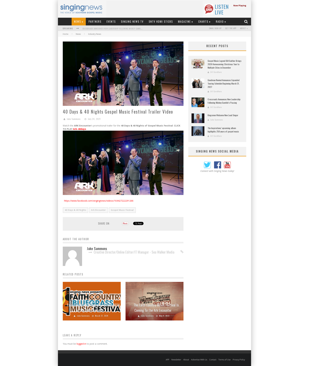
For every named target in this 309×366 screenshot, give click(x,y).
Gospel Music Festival (122, 210)
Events (111, 21)
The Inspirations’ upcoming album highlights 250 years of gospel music (223, 129)
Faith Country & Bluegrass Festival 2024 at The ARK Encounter (93, 307)
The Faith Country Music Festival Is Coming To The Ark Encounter (156, 307)
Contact (212, 359)
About (243, 28)
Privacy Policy (239, 359)
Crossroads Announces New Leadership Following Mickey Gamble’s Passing (117, 28)
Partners (95, 21)
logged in (81, 343)
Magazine (184, 21)
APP (167, 359)
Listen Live (222, 9)
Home (65, 34)
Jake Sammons (74, 118)
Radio (220, 21)
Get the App (230, 28)
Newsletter (176, 359)
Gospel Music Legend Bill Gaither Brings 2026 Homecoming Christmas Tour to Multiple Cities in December (224, 64)
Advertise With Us (199, 359)
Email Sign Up (215, 28)
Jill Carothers (216, 72)
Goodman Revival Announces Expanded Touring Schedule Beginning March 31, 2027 (223, 83)
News (77, 21)
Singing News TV (132, 21)
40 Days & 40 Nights (75, 210)
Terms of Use (224, 359)
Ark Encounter (98, 210)
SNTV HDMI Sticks (161, 21)
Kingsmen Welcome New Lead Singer (223, 115)
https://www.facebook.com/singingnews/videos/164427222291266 (98, 200)
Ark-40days (79, 128)
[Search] (246, 21)
